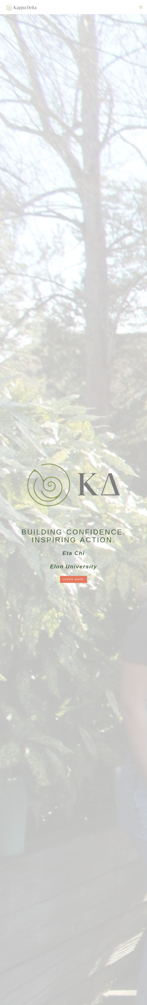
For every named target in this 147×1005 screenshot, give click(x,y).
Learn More (73, 579)
